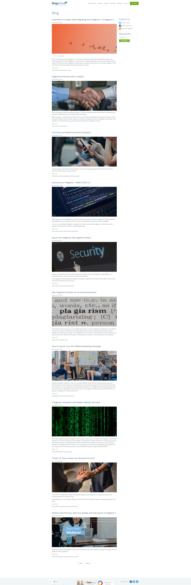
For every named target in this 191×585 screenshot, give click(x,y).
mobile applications (75, 176)
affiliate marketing (58, 395)
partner (69, 70)
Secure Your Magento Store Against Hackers (71, 237)
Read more (55, 67)
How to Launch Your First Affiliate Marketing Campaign (76, 346)
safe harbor (68, 556)
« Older (80, 563)
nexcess (69, 231)
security (65, 285)
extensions (61, 451)
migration (65, 70)
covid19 (56, 506)
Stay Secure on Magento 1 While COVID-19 (71, 182)
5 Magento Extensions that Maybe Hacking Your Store (76, 402)
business (65, 506)
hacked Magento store (104, 444)
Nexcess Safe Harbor (79, 226)
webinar (76, 231)
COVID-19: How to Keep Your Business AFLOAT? (73, 458)
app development (67, 176)
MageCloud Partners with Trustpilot (68, 76)
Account (134, 3)
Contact (126, 3)
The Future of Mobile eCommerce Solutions (71, 132)
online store (69, 451)
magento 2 (61, 70)
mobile (56, 176)
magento (56, 70)
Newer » (88, 563)
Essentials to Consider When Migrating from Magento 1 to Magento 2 (83, 19)
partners (73, 506)
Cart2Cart (61, 55)
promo (76, 506)
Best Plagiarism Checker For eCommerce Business (74, 292)
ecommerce (60, 126)
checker (66, 339)
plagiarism (62, 339)
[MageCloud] (59, 3)
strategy (64, 395)
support (69, 506)
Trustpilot (58, 117)
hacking (65, 451)
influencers (68, 395)
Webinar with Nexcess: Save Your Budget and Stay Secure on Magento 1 (84, 513)
